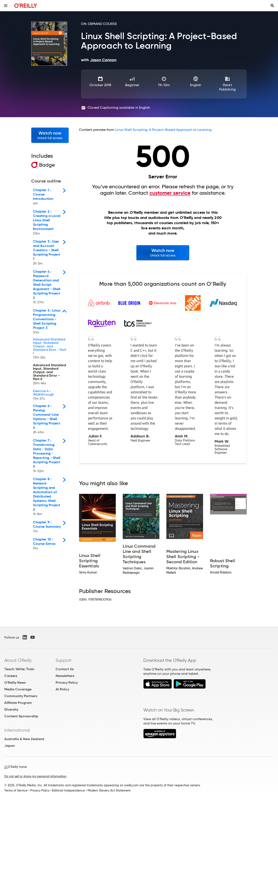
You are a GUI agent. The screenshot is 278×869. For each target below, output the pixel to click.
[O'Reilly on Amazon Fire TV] (159, 737)
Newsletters (65, 676)
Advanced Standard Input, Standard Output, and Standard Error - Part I (49, 348)
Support (64, 660)
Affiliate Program (18, 702)
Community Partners (20, 696)
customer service (169, 193)
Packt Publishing (227, 87)
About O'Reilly (18, 660)
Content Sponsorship (21, 716)
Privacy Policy (67, 682)
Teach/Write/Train (19, 669)
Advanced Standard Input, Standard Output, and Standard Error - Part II (49, 374)
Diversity (11, 709)
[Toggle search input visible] (272, 5)
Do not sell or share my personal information (35, 776)
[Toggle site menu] (5, 5)
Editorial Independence (68, 790)
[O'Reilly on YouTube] (32, 637)
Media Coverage (17, 689)
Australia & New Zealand (24, 739)
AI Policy (62, 689)
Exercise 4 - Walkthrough (43, 395)
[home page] (25, 5)
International (17, 730)
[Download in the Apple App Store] (157, 687)
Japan (9, 745)
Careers (10, 676)
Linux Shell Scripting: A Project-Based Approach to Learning (163, 130)
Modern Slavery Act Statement (109, 790)
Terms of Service (15, 790)
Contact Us (65, 669)
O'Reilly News (15, 682)
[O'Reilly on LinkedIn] (25, 637)
